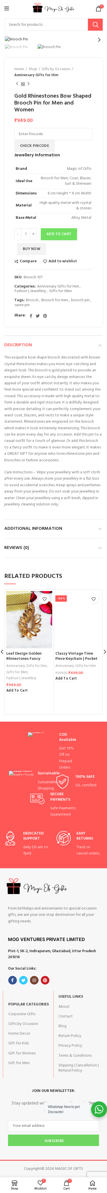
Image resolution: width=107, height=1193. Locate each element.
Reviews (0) (16, 548)
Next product (28, 84)
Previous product (17, 84)
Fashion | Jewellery (30, 291)
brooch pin (80, 300)
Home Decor (19, 1033)
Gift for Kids (18, 1043)
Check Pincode (34, 146)
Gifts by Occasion (56, 69)
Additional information (33, 528)
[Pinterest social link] (45, 316)
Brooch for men (54, 300)
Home (19, 69)
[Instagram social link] (34, 980)
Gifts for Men (60, 291)
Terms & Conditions (75, 1055)
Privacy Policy (70, 1045)
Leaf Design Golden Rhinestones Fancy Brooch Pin (24, 658)
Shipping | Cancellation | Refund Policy (78, 1068)
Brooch (32, 300)
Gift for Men (19, 1063)
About (64, 1006)
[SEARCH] (95, 25)
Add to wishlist (63, 261)
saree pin (22, 305)
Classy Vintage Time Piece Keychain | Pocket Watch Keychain (76, 658)
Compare (28, 261)
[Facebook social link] (31, 316)
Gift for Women (22, 1053)
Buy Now (31, 249)
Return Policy (69, 1036)
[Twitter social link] (37, 316)
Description (18, 345)
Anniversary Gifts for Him (36, 75)
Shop (33, 69)
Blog (62, 1026)
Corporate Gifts (21, 1014)
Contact (65, 1016)
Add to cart (59, 234)
